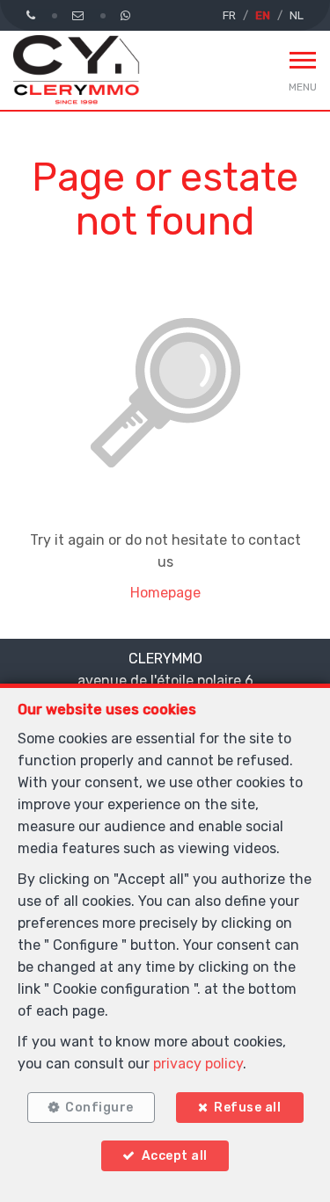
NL (297, 15)
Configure (99, 1107)
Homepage (165, 592)
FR (229, 15)
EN (262, 15)
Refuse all (247, 1107)
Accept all (175, 1155)
